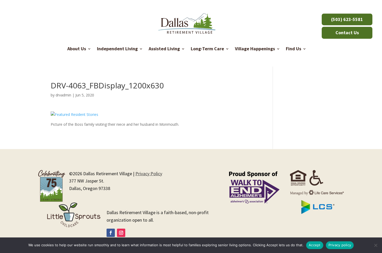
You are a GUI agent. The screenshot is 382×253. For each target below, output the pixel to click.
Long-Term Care (207, 49)
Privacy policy (339, 245)
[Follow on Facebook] (111, 233)
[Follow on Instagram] (121, 233)
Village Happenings (255, 49)
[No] (375, 245)
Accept (315, 245)
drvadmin (63, 95)
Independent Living (117, 49)
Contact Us (347, 33)
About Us (76, 49)
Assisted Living (164, 49)
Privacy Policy (148, 174)
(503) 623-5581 (347, 19)
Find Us (293, 49)
